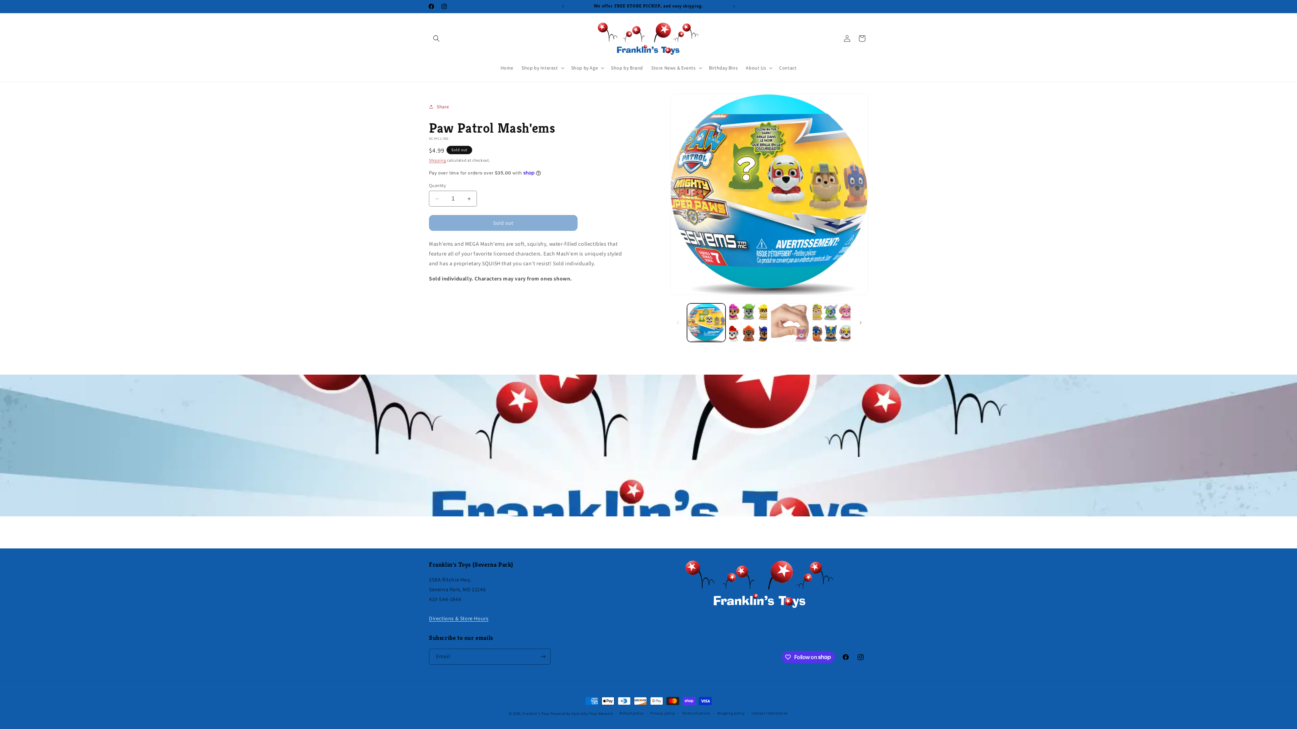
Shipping (437, 160)
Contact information (770, 713)
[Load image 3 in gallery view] (790, 322)
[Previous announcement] (563, 6)
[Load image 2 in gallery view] (748, 322)
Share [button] (443, 107)
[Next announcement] (734, 6)
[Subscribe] (542, 657)
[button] (436, 38)
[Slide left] (677, 322)
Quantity (437, 185)
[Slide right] (860, 322)
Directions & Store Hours (458, 618)
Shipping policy (731, 713)
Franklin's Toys (536, 713)
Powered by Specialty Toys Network (582, 713)
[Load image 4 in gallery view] (831, 322)
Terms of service (696, 713)
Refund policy (631, 713)
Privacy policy (662, 713)
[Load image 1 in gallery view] (706, 322)
